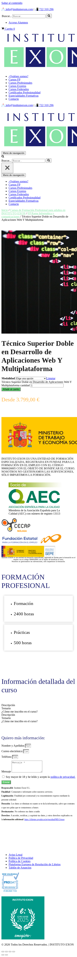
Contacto (14, 98)
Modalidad (8, 378)
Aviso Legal (15, 854)
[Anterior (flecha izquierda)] (2, 954)
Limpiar (50, 378)
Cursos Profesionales (20, 82)
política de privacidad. (62, 776)
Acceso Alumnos (18, 22)
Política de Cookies (19, 861)
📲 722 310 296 (44, 9)
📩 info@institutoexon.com (17, 9)
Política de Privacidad (21, 857)
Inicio (4, 210)
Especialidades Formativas (23, 95)
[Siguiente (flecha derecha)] (6, 954)
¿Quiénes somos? (18, 76)
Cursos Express (17, 86)
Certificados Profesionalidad (24, 92)
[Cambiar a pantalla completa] (6, 951)
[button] (49, 16)
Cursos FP (14, 79)
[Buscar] (49, 16)
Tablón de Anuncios (20, 867)
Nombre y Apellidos (13, 745)
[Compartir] (10, 951)
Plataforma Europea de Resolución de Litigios (35, 864)
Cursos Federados (19, 89)
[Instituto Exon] (38, 51)
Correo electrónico (12, 751)
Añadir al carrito (11, 389)
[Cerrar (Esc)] (13, 951)
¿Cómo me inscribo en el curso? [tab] (19, 711)
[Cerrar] (7, 168)
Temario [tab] (6, 708)
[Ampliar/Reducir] (2, 951)
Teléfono (6, 756)
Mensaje (6, 771)
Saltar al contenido (11, 2)
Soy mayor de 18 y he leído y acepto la (40, 776)
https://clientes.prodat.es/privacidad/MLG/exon (44, 819)
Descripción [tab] (8, 705)
